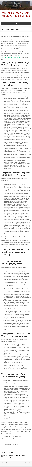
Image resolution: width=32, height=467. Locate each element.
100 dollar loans (24, 448)
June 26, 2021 (17, 436)
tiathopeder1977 (8, 436)
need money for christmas (10, 438)
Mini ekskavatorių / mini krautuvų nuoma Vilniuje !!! (16, 15)
